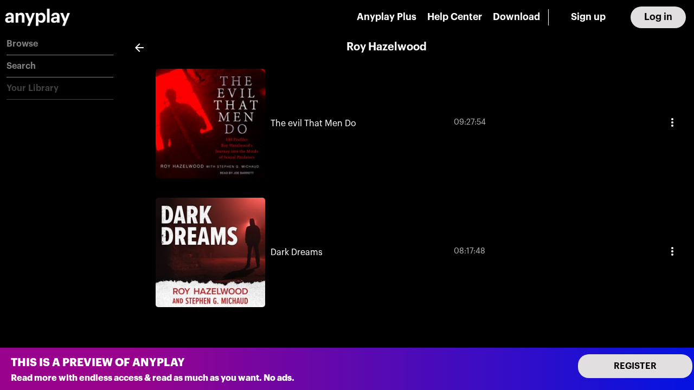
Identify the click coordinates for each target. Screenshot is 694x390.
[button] (60, 44)
